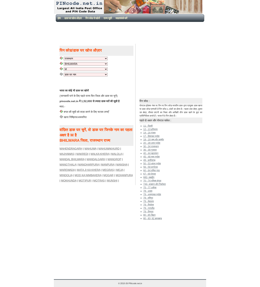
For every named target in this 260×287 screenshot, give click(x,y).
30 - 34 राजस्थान (151, 146)
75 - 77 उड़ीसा (149, 187)
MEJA (119, 169)
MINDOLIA (66, 175)
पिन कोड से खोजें (92, 18)
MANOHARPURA (88, 164)
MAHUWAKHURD (109, 148)
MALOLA (116, 153)
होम (59, 18)
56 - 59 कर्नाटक (150, 167)
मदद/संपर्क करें (121, 18)
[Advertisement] (130, 32)
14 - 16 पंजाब (149, 132)
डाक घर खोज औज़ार (73, 18)
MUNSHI (112, 180)
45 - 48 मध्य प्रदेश (151, 156)
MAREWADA (67, 169)
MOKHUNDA (68, 180)
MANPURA (107, 164)
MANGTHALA (68, 164)
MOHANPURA (124, 175)
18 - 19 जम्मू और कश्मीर (153, 139)
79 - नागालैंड (148, 208)
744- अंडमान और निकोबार (154, 184)
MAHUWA (90, 148)
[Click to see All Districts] (61, 63)
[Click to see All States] (61, 58)
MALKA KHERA (100, 153)
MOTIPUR (85, 180)
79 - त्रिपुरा (148, 211)
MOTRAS (99, 180)
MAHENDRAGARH (71, 148)
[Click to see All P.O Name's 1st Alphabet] (61, 69)
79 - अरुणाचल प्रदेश (152, 194)
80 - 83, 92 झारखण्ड (152, 218)
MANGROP (114, 159)
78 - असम (147, 191)
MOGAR (108, 175)
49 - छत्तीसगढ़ (149, 160)
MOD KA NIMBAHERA (88, 175)
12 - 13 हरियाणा (150, 129)
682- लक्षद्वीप (148, 177)
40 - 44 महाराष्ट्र (150, 153)
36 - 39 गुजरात (150, 150)
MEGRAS (108, 169)
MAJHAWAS (67, 153)
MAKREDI (82, 153)
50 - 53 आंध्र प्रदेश (152, 163)
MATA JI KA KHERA (88, 169)
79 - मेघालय (148, 201)
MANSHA (121, 164)
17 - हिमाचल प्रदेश (151, 136)
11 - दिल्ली (148, 126)
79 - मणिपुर (148, 198)
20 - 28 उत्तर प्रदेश (151, 143)
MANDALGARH (96, 159)
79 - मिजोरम (148, 204)
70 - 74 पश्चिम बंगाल (152, 180)
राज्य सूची (108, 18)
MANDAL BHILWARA (72, 159)
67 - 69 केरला (149, 174)
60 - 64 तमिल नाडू (151, 170)
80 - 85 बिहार (149, 215)
